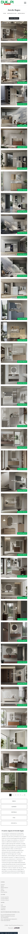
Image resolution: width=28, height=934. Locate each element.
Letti (2, 905)
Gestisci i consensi (13, 933)
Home (4, 13)
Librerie (3, 884)
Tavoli (2, 889)
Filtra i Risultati (14, 18)
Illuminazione (4, 892)
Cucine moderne (5, 898)
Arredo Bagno (21, 13)
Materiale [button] (14, 812)
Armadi (2, 890)
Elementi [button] (14, 806)
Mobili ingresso (4, 887)
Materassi (3, 909)
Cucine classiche (5, 897)
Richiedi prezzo (22, 39)
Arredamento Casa (11, 13)
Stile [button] (14, 817)
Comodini (3, 908)
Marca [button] (14, 801)
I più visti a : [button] (14, 823)
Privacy (2, 933)
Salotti (2, 886)
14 (24, 795)
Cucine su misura (5, 900)
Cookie (6, 933)
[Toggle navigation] (25, 3)
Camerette (3, 906)
